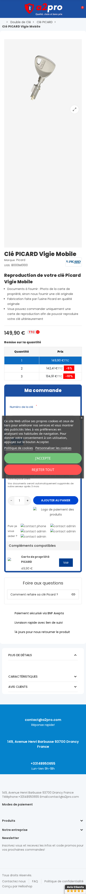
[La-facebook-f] (26, 859)
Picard (20, 260)
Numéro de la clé (23, 407)
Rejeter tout (43, 469)
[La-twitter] (4, 859)
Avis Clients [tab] (18, 686)
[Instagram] (11, 859)
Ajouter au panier (55, 500)
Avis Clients (75, 887)
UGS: (7, 265)
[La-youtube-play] (33, 859)
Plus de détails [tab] (20, 655)
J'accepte (43, 458)
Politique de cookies (18, 448)
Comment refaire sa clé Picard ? (34, 594)
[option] (43, 78)
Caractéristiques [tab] (23, 676)
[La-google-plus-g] (19, 859)
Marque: (9, 260)
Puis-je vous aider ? (12, 531)
